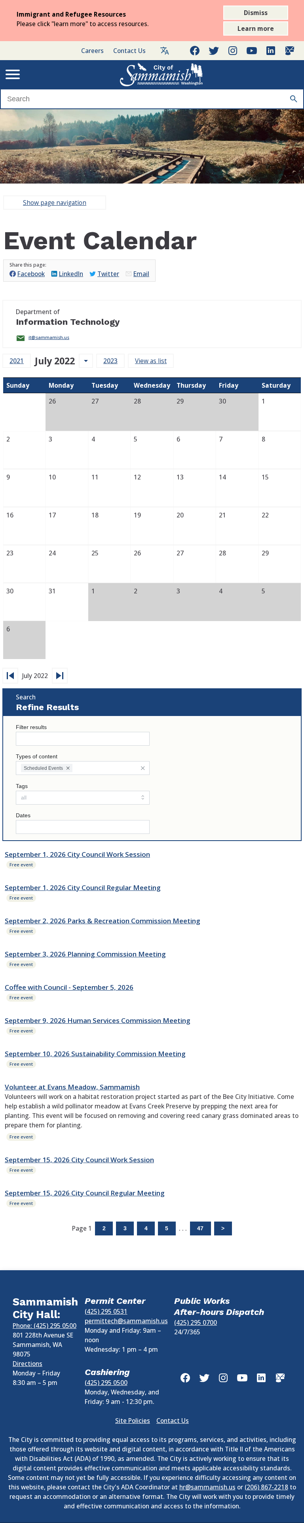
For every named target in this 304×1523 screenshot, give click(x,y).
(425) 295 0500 (106, 1382)
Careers (92, 50)
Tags (22, 786)
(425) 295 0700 (195, 1322)
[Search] (293, 98)
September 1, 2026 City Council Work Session (77, 854)
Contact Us (129, 50)
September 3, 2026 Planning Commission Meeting (85, 954)
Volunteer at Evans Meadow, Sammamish (72, 1086)
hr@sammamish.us (207, 1487)
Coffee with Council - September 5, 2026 (69, 987)
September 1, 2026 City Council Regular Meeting (83, 887)
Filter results (31, 727)
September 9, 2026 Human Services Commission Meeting (97, 1020)
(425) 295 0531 (106, 1311)
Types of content (36, 757)
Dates (23, 815)
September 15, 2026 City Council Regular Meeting (85, 1192)
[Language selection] (164, 50)
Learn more (256, 28)
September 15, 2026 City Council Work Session (79, 1159)
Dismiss (256, 12)
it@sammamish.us (48, 337)
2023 (110, 360)
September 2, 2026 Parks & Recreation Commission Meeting (102, 920)
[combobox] (83, 768)
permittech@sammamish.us (126, 1321)
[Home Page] (161, 74)
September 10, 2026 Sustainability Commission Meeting (95, 1053)
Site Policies (132, 1420)
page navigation (54, 202)
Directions (27, 1363)
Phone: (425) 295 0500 (44, 1325)
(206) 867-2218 (266, 1487)
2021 (17, 360)
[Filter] (143, 768)
